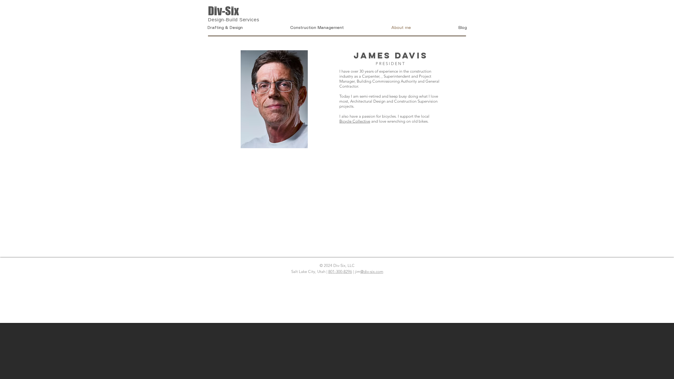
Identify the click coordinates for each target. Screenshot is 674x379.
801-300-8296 (340, 271)
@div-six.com (371, 271)
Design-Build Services (233, 19)
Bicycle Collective (354, 121)
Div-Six (223, 11)
